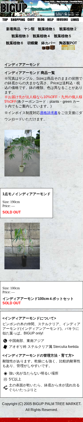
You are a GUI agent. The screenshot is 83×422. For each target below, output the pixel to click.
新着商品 (13, 29)
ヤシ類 (29, 29)
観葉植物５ (63, 36)
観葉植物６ (15, 43)
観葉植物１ (47, 29)
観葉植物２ (68, 29)
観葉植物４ (41, 36)
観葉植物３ (20, 36)
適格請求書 (49, 113)
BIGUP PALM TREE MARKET (56, 404)
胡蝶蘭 (32, 43)
